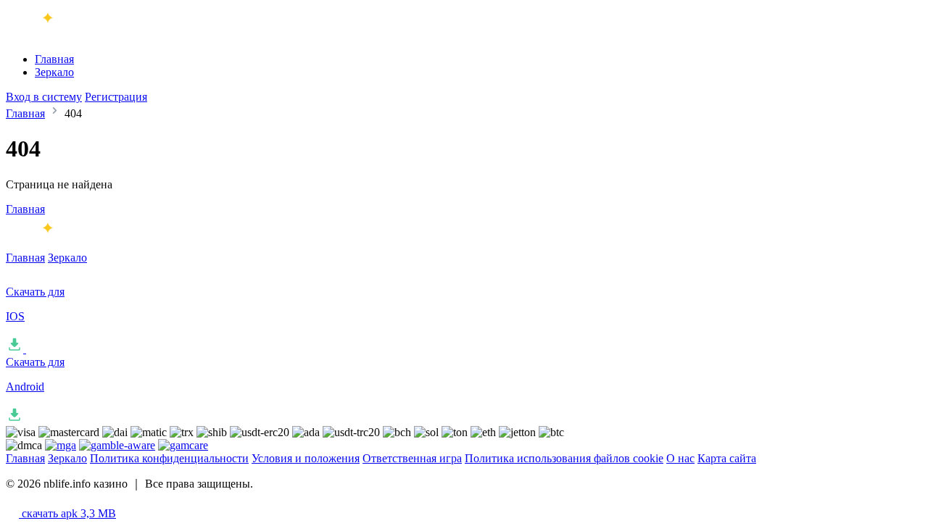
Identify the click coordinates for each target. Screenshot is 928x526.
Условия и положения (306, 458)
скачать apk (67, 513)
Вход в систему (44, 97)
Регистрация (116, 97)
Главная (54, 59)
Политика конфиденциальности (169, 458)
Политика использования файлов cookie (564, 458)
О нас (680, 458)
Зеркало (54, 72)
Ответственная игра (412, 458)
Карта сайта (726, 458)
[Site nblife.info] (66, 34)
